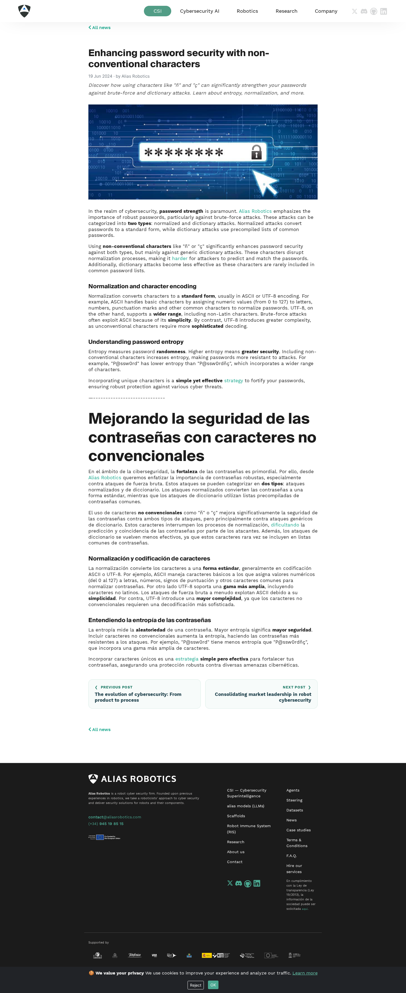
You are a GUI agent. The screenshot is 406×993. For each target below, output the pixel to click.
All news (100, 27)
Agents (292, 790)
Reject (195, 985)
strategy (233, 380)
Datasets (294, 810)
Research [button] (286, 11)
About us (235, 852)
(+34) (105, 823)
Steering (294, 800)
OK (213, 984)
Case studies (298, 830)
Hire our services (294, 868)
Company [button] (326, 11)
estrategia (187, 659)
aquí (305, 908)
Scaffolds (236, 816)
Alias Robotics (255, 211)
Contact (234, 862)
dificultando (285, 525)
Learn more (305, 973)
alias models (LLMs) (245, 806)
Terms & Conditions (296, 843)
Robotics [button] (247, 11)
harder (180, 258)
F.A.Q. (291, 855)
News (291, 820)
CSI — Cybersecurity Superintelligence (246, 793)
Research (235, 842)
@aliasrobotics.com (114, 817)
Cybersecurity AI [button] (199, 11)
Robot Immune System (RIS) (249, 829)
